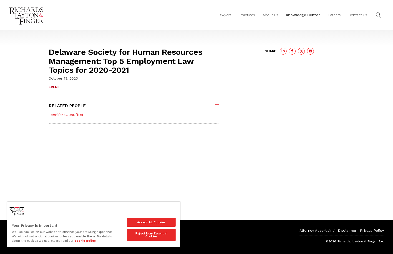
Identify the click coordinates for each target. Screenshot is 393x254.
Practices (247, 15)
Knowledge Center (303, 15)
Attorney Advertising (317, 230)
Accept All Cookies (151, 222)
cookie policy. (85, 240)
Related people (67, 105)
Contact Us (357, 15)
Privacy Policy (372, 230)
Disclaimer (347, 230)
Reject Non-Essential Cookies (151, 235)
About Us (270, 15)
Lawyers (224, 15)
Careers (334, 15)
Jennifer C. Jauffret (66, 115)
